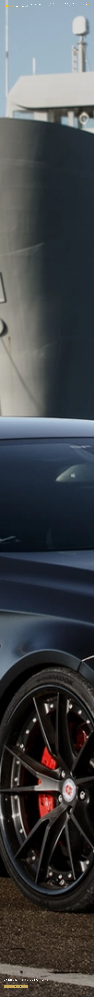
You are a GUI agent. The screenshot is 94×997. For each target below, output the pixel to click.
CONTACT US (69, 4)
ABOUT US (51, 4)
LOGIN (85, 4)
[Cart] (89, 4)
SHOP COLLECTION (16, 986)
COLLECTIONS (36, 4)
